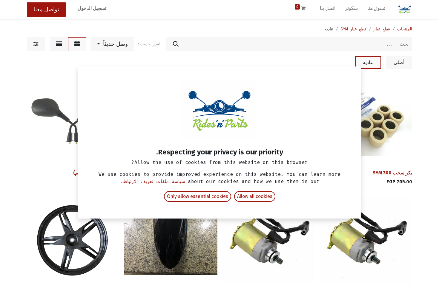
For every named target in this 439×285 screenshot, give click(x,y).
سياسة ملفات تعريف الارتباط (154, 181)
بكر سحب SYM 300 (392, 173)
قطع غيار (382, 29)
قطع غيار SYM (353, 29)
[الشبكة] (77, 44)
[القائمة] (59, 44)
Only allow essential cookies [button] (197, 196)
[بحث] (175, 44)
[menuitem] (376, 9)
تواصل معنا (46, 9)
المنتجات (404, 29)
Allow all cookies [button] (254, 196)
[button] (112, 44)
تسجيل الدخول (92, 8)
